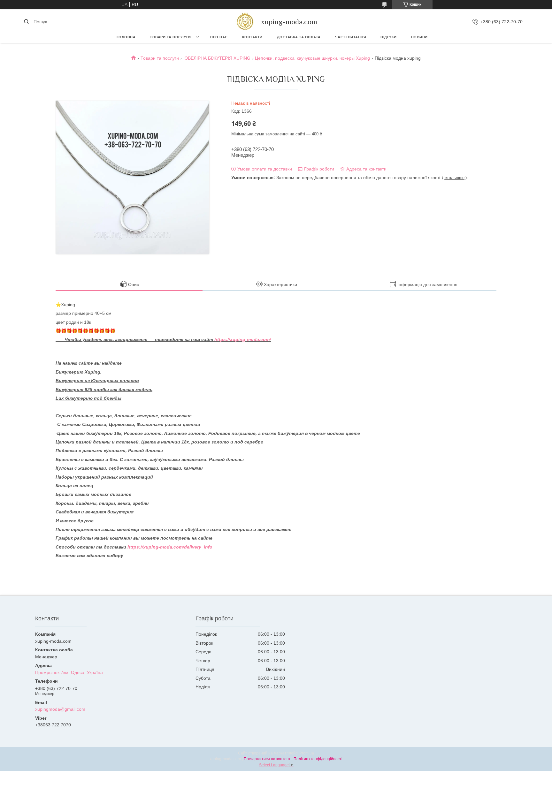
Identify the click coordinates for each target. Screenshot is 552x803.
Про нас (219, 37)
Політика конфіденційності (318, 759)
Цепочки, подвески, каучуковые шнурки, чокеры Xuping (312, 58)
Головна (126, 37)
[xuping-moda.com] (245, 21)
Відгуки (388, 37)
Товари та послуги (170, 37)
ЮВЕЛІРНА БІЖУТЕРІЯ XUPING (216, 58)
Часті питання (350, 37)
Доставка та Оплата (299, 37)
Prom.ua (306, 753)
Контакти (252, 37)
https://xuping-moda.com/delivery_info (169, 546)
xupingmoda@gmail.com (60, 709)
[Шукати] (26, 21)
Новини (419, 37)
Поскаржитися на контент (267, 759)
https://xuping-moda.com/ (242, 339)
